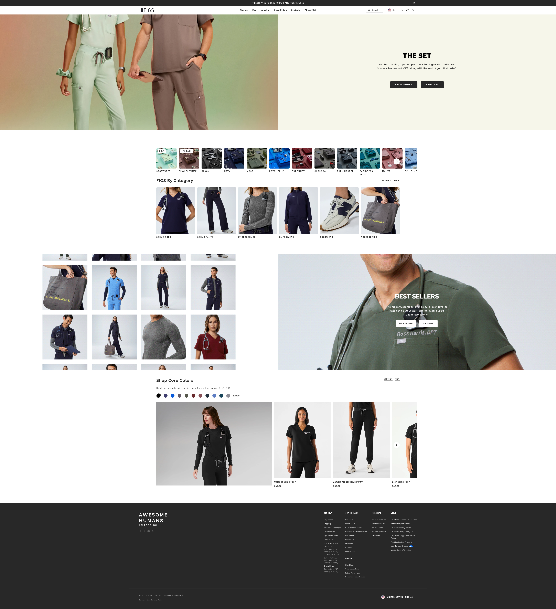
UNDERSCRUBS (247, 237)
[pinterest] (152, 531)
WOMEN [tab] (386, 180)
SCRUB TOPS (163, 237)
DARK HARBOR (345, 171)
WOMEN (388, 379)
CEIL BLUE (411, 171)
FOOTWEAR (326, 237)
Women (244, 10)
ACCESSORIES (369, 237)
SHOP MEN (432, 84)
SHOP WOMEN (404, 84)
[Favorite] (407, 10)
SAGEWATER (163, 171)
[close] (414, 2)
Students (295, 10)
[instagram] (140, 531)
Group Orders (280, 10)
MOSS (250, 171)
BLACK (205, 171)
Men (254, 10)
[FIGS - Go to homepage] (147, 10)
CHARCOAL (320, 171)
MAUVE (386, 171)
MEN (397, 379)
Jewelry (265, 10)
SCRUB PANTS (205, 237)
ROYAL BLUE (276, 171)
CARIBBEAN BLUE (366, 172)
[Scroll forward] (397, 161)
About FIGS (310, 10)
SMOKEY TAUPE (188, 171)
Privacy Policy (157, 600)
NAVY (227, 171)
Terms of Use (144, 600)
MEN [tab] (397, 180)
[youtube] (148, 531)
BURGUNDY (298, 171)
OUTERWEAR (286, 237)
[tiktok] (144, 531)
